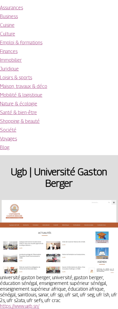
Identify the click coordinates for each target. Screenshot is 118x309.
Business (9, 16)
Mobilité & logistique (21, 95)
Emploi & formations (21, 42)
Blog (4, 147)
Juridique (9, 69)
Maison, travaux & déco (23, 86)
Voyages (8, 139)
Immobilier (11, 60)
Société (8, 130)
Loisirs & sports (16, 77)
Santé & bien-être (18, 112)
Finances (9, 51)
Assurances (11, 8)
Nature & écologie (18, 104)
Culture (7, 34)
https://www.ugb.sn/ (19, 306)
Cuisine (7, 25)
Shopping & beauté (20, 121)
